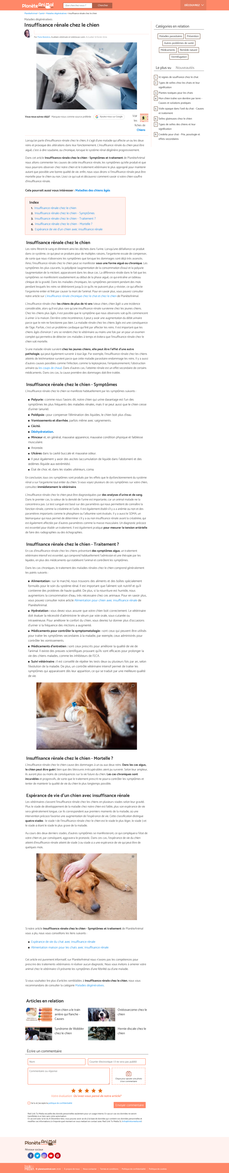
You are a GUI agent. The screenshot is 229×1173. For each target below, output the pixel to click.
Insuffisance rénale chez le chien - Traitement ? (65, 218)
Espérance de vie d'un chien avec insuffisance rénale (68, 229)
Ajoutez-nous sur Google (111, 117)
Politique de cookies (158, 1169)
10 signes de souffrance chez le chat (178, 77)
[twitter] (37, 1156)
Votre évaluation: (61, 1096)
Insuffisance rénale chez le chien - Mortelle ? (63, 224)
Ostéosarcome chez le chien (132, 1012)
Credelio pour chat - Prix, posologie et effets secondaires (179, 136)
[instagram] (44, 1156)
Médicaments (168, 50)
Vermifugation (179, 57)
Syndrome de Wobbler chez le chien (69, 1031)
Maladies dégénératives (56, 13)
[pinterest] (58, 1156)
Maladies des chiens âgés (92, 190)
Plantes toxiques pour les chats (176, 93)
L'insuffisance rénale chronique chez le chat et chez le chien (81, 296)
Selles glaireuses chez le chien (175, 118)
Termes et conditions (109, 1169)
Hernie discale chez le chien (132, 1031)
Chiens (141, 130)
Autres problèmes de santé (179, 43)
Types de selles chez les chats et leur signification (179, 85)
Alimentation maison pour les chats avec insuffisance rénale (69, 947)
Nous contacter (90, 1169)
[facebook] (31, 1156)
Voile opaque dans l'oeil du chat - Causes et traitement (181, 110)
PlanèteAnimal (30, 13)
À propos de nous (72, 1169)
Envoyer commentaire (130, 1105)
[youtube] (51, 1156)
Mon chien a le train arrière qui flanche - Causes (67, 1014)
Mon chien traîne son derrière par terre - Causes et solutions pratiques (180, 100)
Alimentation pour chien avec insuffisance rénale (105, 600)
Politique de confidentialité (134, 1169)
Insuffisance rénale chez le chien (55, 208)
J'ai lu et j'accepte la (51, 1103)
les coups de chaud (50, 368)
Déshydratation (42, 431)
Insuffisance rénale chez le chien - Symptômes (65, 213)
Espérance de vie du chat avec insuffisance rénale (63, 941)
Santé (41, 13)
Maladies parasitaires (170, 36)
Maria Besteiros (43, 37)
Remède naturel (188, 50)
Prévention (193, 36)
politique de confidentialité (60, 1103)
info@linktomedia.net (132, 1121)
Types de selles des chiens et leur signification (177, 126)
